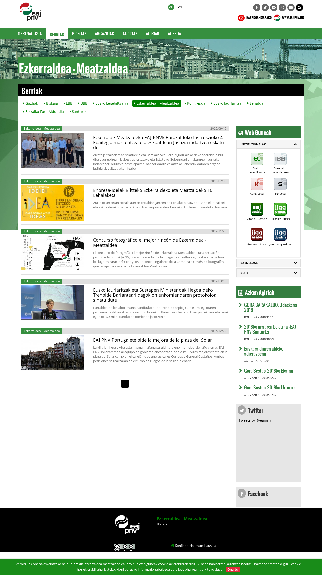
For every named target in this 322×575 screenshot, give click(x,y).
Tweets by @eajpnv (255, 420)
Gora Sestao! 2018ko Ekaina (268, 370)
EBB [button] (68, 103)
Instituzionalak (253, 144)
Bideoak (79, 33)
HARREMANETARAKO (259, 17)
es (180, 7)
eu (171, 7)
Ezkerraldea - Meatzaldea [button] (157, 103)
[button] (299, 7)
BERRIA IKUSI (39, 163)
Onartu (232, 569)
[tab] (268, 144)
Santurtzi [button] (79, 111)
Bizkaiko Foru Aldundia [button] (44, 111)
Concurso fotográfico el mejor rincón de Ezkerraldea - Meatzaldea (149, 242)
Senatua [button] (256, 103)
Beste (244, 273)
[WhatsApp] (282, 7)
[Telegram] (273, 7)
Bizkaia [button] (51, 103)
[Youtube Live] (291, 7)
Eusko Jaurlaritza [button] (227, 103)
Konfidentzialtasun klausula (195, 545)
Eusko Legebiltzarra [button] (111, 103)
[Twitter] (265, 7)
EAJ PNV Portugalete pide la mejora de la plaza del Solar (152, 340)
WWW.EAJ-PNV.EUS (292, 17)
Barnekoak (249, 263)
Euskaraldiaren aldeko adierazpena (263, 351)
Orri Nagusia (30, 33)
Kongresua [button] (195, 103)
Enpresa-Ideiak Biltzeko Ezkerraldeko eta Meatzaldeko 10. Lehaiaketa (153, 192)
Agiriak (153, 33)
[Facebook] (256, 7)
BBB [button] (83, 103)
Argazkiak (104, 33)
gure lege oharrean (185, 569)
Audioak (130, 33)
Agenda (174, 33)
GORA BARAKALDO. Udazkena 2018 (270, 307)
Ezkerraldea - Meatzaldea (182, 518)
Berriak (57, 33)
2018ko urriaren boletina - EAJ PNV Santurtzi (270, 329)
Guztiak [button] (31, 103)
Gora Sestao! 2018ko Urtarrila (270, 387)
